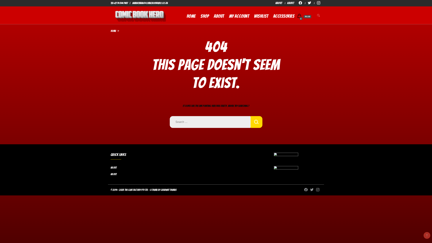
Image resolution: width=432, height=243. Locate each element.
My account (239, 16)
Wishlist (261, 16)
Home (191, 16)
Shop (204, 16)
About (278, 3)
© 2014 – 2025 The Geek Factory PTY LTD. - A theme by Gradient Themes (144, 189)
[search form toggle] (318, 16)
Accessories (283, 16)
